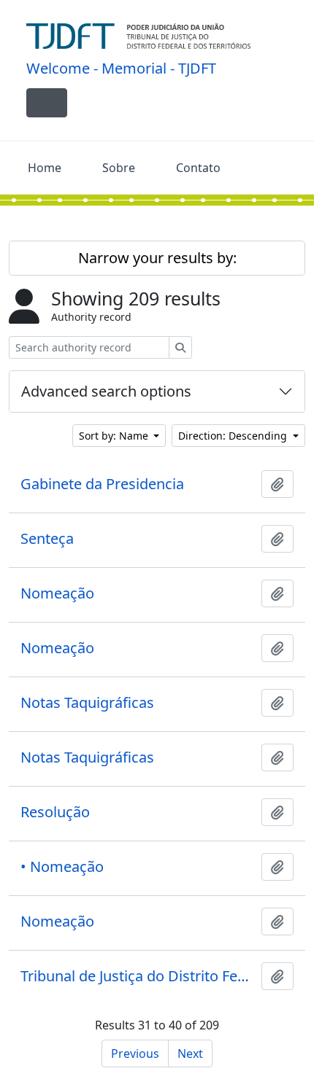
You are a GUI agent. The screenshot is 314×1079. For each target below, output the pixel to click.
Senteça (47, 539)
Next (190, 1053)
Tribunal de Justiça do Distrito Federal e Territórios (138, 976)
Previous (135, 1053)
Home (44, 168)
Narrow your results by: (157, 258)
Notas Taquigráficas (87, 703)
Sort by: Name (115, 436)
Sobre (118, 168)
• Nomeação (62, 867)
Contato (198, 168)
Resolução (55, 812)
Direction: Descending (234, 436)
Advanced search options (106, 391)
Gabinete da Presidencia (102, 484)
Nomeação (57, 593)
